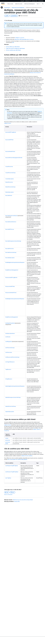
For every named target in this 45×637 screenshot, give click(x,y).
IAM (13, 42)
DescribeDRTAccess (9, 229)
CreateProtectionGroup (10, 172)
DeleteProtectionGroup (10, 186)
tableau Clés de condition (26, 455)
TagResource (8, 369)
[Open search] (43, 4)
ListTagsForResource (9, 361)
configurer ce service (19, 37)
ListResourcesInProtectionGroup (12, 357)
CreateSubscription (9, 178)
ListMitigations (8, 341)
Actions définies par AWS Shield (13, 46)
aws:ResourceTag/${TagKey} (11, 471)
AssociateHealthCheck (10, 151)
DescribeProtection (9, 248)
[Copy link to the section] (3, 54)
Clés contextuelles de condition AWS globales (17, 459)
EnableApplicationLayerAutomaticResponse (14, 298)
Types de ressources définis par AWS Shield (15, 48)
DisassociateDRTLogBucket (11, 277)
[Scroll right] (39, 4)
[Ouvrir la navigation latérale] (2, 7)
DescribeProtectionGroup (10, 252)
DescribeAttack (8, 195)
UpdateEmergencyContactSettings (13, 397)
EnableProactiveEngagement (11, 317)
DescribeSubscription (9, 257)
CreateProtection (9, 166)
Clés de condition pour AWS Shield (13, 50)
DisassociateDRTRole (10, 286)
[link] (34, 7)
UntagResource (8, 379)
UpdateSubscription (9, 411)
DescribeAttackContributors (11, 215)
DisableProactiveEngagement (11, 270)
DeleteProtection (9, 182)
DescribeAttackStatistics (10, 221)
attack (6, 438)
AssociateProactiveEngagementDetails (13, 157)
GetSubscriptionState (10, 333)
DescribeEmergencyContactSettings (13, 241)
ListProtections (8, 352)
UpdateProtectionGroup (10, 406)
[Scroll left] (6, 4)
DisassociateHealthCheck (10, 292)
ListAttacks (7, 336)
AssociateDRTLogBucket (10, 132)
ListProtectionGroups (10, 347)
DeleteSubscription (9, 192)
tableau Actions (7, 123)
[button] (8, 20)
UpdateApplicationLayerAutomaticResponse (14, 386)
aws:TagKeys (8, 477)
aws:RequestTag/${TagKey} (11, 465)
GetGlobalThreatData (10, 323)
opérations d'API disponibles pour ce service (24, 39)
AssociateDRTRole (9, 139)
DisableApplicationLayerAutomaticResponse (14, 262)
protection (7, 440)
